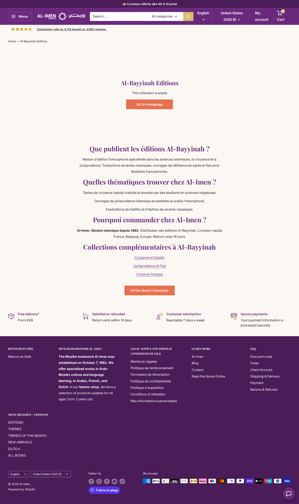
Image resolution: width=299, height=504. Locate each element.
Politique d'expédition (147, 388)
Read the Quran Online (208, 376)
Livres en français (149, 274)
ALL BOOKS (17, 455)
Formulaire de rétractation (150, 374)
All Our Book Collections (150, 290)
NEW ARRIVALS (20, 442)
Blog (195, 363)
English (15, 474)
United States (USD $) (47, 474)
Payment (256, 383)
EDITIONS (15, 422)
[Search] (188, 16)
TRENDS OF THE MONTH (27, 436)
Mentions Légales (144, 361)
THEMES (15, 429)
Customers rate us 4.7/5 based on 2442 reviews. (72, 29)
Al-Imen (197, 357)
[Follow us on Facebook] (91, 481)
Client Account (261, 370)
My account (261, 16)
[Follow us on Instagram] (99, 481)
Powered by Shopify (21, 489)
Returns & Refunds (264, 389)
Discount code (261, 357)
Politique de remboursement (152, 368)
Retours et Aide (19, 357)
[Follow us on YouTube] (114, 481)
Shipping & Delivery (265, 376)
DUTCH (14, 449)
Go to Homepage (149, 104)
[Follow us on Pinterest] (107, 481)
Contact (198, 370)
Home (12, 41)
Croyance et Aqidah (149, 257)
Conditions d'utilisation (148, 394)
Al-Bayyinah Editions (33, 41)
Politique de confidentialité (151, 381)
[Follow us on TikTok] (122, 481)
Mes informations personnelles (154, 401)
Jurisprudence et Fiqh (149, 266)
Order (254, 363)
